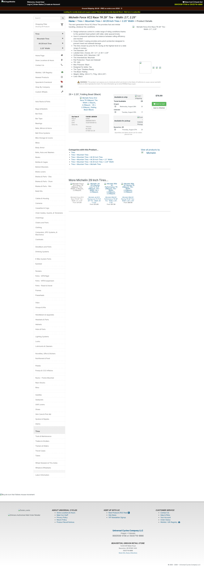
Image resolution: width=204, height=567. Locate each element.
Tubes (37, 456)
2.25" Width (128, 21)
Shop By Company (42, 87)
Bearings (38, 123)
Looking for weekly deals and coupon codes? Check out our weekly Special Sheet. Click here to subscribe (102, 12)
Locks (37, 341)
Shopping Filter (41, 24)
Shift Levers (40, 404)
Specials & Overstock (43, 82)
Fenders (38, 271)
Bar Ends (38, 114)
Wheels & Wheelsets (43, 468)
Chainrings (39, 218)
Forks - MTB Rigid (42, 276)
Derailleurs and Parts (43, 247)
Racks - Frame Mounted (44, 378)
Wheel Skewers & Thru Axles (46, 463)
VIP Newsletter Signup (117, 517)
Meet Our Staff (62, 515)
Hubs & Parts (40, 329)
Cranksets (39, 239)
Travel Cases (40, 451)
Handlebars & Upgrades (44, 315)
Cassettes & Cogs (42, 208)
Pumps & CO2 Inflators (44, 371)
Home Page (39, 56)
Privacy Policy (62, 517)
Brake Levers (40, 172)
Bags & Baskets (41, 109)
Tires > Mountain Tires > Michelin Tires (86, 164)
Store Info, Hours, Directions (128, 553)
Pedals (38, 366)
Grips (37, 303)
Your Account (165, 517)
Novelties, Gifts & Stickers (45, 354)
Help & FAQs (165, 515)
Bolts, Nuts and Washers (44, 152)
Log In (29, 4)
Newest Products (42, 77)
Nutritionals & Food (42, 358)
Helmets (38, 324)
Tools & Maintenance (43, 436)
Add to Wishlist (159, 108)
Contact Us (39, 65)
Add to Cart (160, 104)
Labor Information (42, 475)
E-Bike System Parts (43, 259)
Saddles (38, 395)
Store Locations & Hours (44, 60)
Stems (37, 424)
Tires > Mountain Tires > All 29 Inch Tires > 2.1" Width (91, 159)
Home (72, 21)
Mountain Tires (92, 21)
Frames (38, 290)
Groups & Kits (40, 307)
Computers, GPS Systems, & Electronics (46, 233)
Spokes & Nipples (42, 419)
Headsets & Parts (42, 320)
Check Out (198, 2)
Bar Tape (38, 119)
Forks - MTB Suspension (44, 281)
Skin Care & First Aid (43, 414)
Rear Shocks (40, 383)
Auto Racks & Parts (42, 102)
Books (37, 157)
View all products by (150, 150)
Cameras (38, 203)
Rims (37, 387)
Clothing (38, 227)
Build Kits (38, 191)
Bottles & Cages (41, 162)
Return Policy (62, 520)
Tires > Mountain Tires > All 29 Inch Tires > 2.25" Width (92, 162)
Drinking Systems (42, 252)
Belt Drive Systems (42, 133)
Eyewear (38, 264)
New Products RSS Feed (118, 513)
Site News (112, 515)
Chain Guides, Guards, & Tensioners (49, 213)
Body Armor (40, 148)
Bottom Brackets (41, 167)
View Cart (188, 2)
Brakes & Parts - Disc (43, 177)
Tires (37, 431)
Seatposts (39, 400)
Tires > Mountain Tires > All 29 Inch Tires (87, 157)
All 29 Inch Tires (111, 21)
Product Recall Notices (65, 522)
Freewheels (39, 295)
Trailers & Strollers (42, 441)
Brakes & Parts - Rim (43, 186)
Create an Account (52, 4)
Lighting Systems (42, 337)
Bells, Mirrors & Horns (43, 128)
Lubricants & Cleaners (43, 346)
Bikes (37, 143)
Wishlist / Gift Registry (43, 72)
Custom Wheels (41, 92)
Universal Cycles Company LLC (128, 530)
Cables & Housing (42, 198)
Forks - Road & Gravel (43, 286)
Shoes (37, 409)
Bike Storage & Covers (44, 138)
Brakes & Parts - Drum (44, 181)
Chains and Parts (42, 223)
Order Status (38, 4)
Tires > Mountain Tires (79, 155)
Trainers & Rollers (42, 446)
